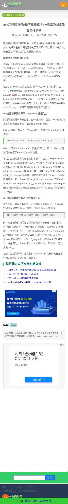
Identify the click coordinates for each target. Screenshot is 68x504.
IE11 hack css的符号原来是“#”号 (22, 278)
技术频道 (8, 15)
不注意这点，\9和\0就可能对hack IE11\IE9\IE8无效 (31, 270)
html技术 (19, 15)
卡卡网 (15, 6)
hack (13, 325)
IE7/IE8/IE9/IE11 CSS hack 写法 (22, 274)
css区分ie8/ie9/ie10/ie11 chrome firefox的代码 (29, 282)
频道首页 (6, 487)
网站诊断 (29, 487)
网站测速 (17, 487)
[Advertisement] (34, 429)
